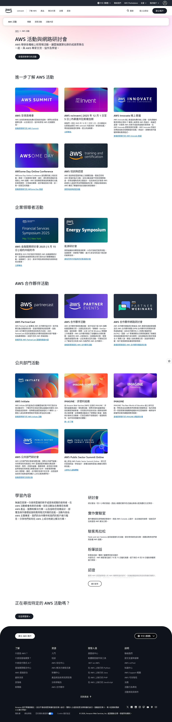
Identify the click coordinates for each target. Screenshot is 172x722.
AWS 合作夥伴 (58, 687)
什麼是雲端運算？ (23, 658)
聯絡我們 (129, 653)
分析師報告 (57, 682)
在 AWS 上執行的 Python (99, 668)
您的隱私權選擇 (42, 713)
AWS (17, 31)
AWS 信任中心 (58, 663)
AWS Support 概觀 (133, 672)
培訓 (54, 658)
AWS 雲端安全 (21, 672)
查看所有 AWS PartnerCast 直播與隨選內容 (32, 340)
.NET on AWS (94, 663)
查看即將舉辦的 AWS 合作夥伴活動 (78, 345)
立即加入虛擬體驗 (71, 470)
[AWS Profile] (165, 3)
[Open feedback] (169, 361)
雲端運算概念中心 (23, 668)
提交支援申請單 (132, 658)
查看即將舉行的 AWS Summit (27, 128)
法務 (127, 682)
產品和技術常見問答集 (62, 677)
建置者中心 (93, 653)
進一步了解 (68, 422)
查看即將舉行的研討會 (24, 477)
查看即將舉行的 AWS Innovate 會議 (128, 136)
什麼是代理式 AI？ (23, 663)
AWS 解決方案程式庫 (61, 668)
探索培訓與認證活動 (72, 189)
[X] (128, 707)
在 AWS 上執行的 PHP (98, 677)
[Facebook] (132, 707)
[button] (33, 11)
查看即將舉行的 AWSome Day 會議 (29, 189)
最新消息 (19, 677)
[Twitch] (144, 707)
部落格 (18, 682)
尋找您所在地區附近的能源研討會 (77, 259)
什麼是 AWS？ (21, 653)
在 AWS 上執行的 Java (98, 672)
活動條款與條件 (132, 692)
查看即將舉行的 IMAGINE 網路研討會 (128, 416)
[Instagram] (140, 707)
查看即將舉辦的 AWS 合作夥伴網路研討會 (130, 345)
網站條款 (27, 713)
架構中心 (56, 672)
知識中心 (129, 668)
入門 (54, 653)
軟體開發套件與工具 (97, 658)
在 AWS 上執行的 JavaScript (100, 682)
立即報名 (67, 132)
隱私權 (17, 713)
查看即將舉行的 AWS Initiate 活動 (28, 416)
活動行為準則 (131, 687)
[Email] (156, 707)
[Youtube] (148, 707)
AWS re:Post (130, 663)
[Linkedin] (136, 707)
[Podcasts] (152, 707)
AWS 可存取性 (131, 677)
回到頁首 (84, 696)
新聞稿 (18, 687)
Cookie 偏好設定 (63, 713)
